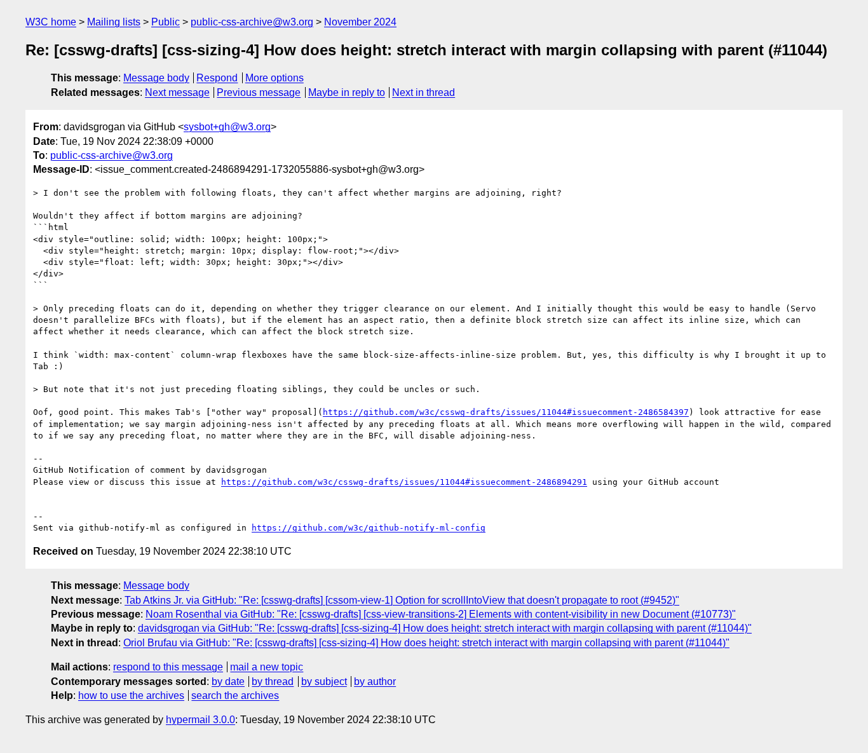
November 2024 (360, 22)
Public (165, 22)
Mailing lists (113, 22)
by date (228, 681)
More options (274, 77)
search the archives (235, 695)
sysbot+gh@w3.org (227, 126)
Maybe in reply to (346, 92)
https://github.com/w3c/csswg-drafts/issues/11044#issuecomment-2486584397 (506, 412)
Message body (156, 77)
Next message (177, 92)
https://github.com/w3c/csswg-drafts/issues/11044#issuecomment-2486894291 (404, 482)
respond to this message (168, 666)
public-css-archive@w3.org (252, 22)
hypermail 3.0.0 (200, 719)
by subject (324, 681)
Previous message (259, 92)
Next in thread (423, 92)
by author (375, 681)
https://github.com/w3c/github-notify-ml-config (368, 528)
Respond (217, 77)
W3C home (50, 22)
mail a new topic (266, 666)
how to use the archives (131, 695)
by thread (273, 681)
